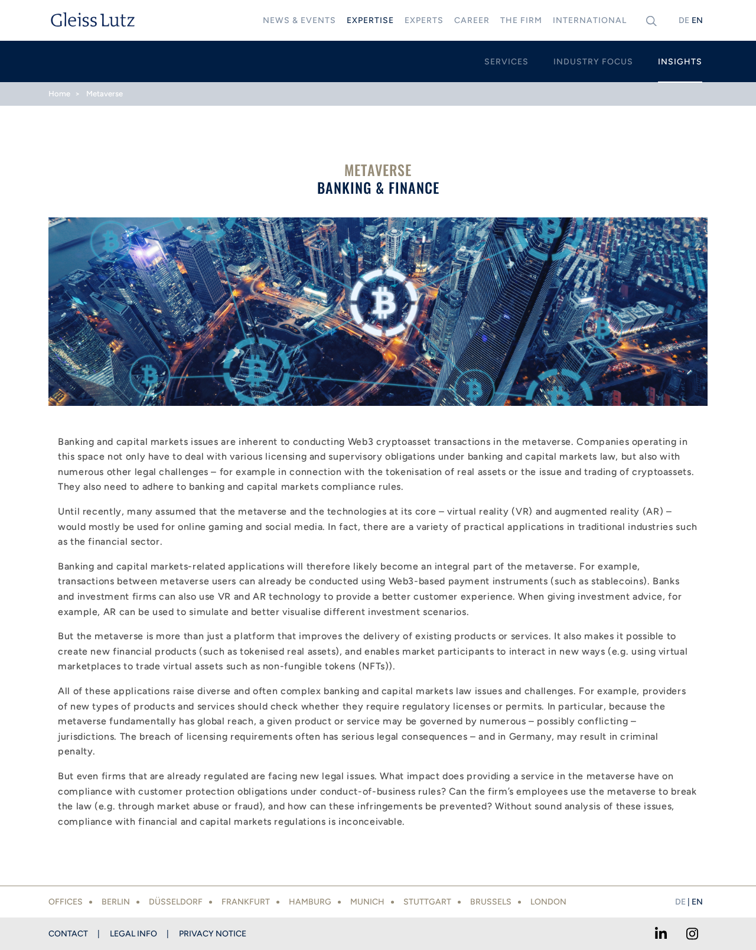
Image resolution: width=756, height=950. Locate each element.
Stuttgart (427, 902)
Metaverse (104, 93)
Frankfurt (245, 902)
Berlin (116, 902)
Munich (367, 902)
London (548, 902)
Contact (68, 934)
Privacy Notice (212, 934)
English (697, 20)
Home (59, 93)
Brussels (490, 902)
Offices (65, 902)
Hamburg (310, 902)
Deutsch (684, 20)
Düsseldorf (176, 902)
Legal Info (133, 934)
